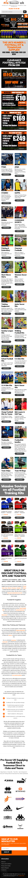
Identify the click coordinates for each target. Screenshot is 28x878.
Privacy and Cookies (5, 865)
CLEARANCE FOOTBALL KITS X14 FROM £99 (14, 63)
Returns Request (5, 867)
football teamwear (20, 609)
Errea (6, 588)
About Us (3, 861)
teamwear (13, 640)
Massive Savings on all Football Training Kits (14, 489)
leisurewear (4, 614)
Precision (14, 588)
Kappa (24, 588)
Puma (24, 586)
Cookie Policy (21, 875)
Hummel (18, 588)
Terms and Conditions (6, 863)
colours (10, 635)
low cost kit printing (17, 675)
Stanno (9, 588)
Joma (3, 588)
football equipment (20, 630)
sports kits (5, 641)
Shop (3, 16)
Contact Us (3, 869)
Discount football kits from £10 (15, 592)
